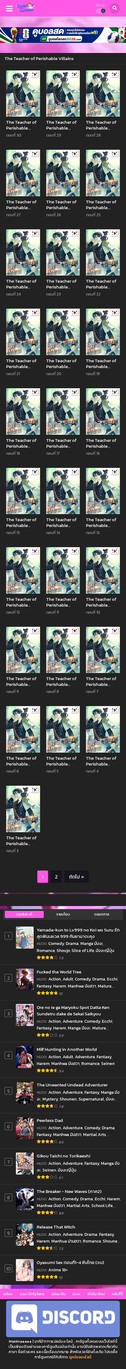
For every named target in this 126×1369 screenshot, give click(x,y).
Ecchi (112, 979)
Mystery (50, 1099)
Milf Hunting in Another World (67, 1049)
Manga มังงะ (91, 943)
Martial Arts (94, 1134)
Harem (59, 986)
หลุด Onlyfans (32, 1294)
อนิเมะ (8, 1294)
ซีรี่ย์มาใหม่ (96, 1294)
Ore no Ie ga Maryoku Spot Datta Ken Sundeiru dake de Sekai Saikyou (73, 1010)
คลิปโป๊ (117, 1294)
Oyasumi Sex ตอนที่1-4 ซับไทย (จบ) (70, 1262)
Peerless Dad (50, 1120)
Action (54, 979)
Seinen (108, 1063)
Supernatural (91, 1099)
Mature (104, 986)
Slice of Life (83, 950)
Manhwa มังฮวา (82, 986)
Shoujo (63, 950)
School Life (102, 1205)
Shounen (68, 1099)
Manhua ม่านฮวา (66, 1241)
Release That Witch (56, 1227)
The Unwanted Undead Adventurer (72, 1084)
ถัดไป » (76, 876)
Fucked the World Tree (59, 971)
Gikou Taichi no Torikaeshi (63, 1156)
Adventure (73, 1021)
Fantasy (44, 986)
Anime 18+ (58, 1270)
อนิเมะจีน (58, 1294)
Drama (72, 943)
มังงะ (76, 1294)
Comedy (56, 943)
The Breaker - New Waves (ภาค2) (69, 1191)
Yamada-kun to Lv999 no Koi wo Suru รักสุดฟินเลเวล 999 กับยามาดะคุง (78, 933)
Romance (46, 950)
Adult (68, 979)
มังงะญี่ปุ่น (105, 950)
